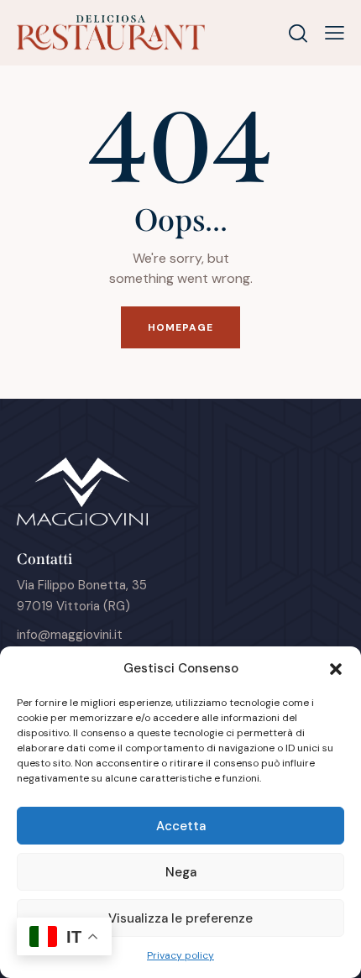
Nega (180, 872)
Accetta (181, 826)
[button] (335, 669)
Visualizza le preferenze (180, 918)
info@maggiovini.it (70, 634)
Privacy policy (180, 955)
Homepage (181, 327)
